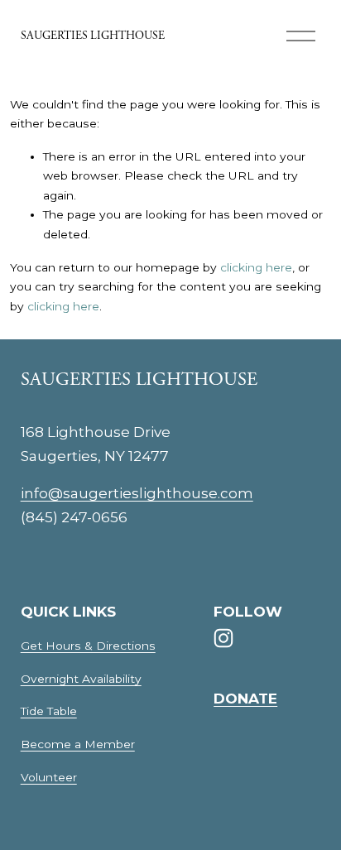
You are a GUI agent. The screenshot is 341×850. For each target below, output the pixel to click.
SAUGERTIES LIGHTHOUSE (93, 35)
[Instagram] (223, 638)
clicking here (256, 267)
